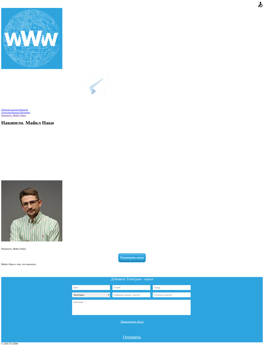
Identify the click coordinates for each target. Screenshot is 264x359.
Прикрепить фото (132, 321)
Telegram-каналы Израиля (14, 110)
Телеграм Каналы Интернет (15, 112)
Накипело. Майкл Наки (13, 115)
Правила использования (132, 350)
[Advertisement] (132, 157)
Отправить (132, 337)
